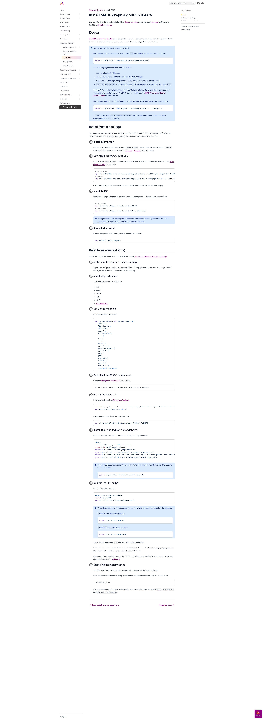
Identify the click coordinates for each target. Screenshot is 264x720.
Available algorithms (69, 47)
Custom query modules (68, 70)
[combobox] (182, 3)
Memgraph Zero (65, 95)
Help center (64, 99)
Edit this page (186, 29)
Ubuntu (129, 150)
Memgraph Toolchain (121, 400)
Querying (63, 39)
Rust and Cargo (102, 303)
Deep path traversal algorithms (69, 52)
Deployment (64, 82)
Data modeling (65, 31)
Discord (116, 559)
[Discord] (202, 3)
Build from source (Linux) (189, 21)
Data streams (64, 90)
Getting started (65, 14)
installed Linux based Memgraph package (151, 257)
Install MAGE (67, 58)
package (155, 22)
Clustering (63, 86)
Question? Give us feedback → (191, 26)
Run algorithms (68, 62)
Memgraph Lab (65, 74)
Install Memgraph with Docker (101, 39)
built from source (105, 25)
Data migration (65, 35)
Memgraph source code (110, 381)
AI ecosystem (64, 22)
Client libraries (65, 18)
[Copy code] (169, 59)
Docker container (131, 22)
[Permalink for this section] (101, 32)
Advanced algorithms (67, 43)
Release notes (65, 103)
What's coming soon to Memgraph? (70, 107)
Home (62, 10)
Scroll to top (185, 33)
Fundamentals (65, 26)
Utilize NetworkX (68, 66)
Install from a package (189, 18)
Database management (68, 78)
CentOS (137, 150)
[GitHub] (198, 3)
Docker (184, 15)
